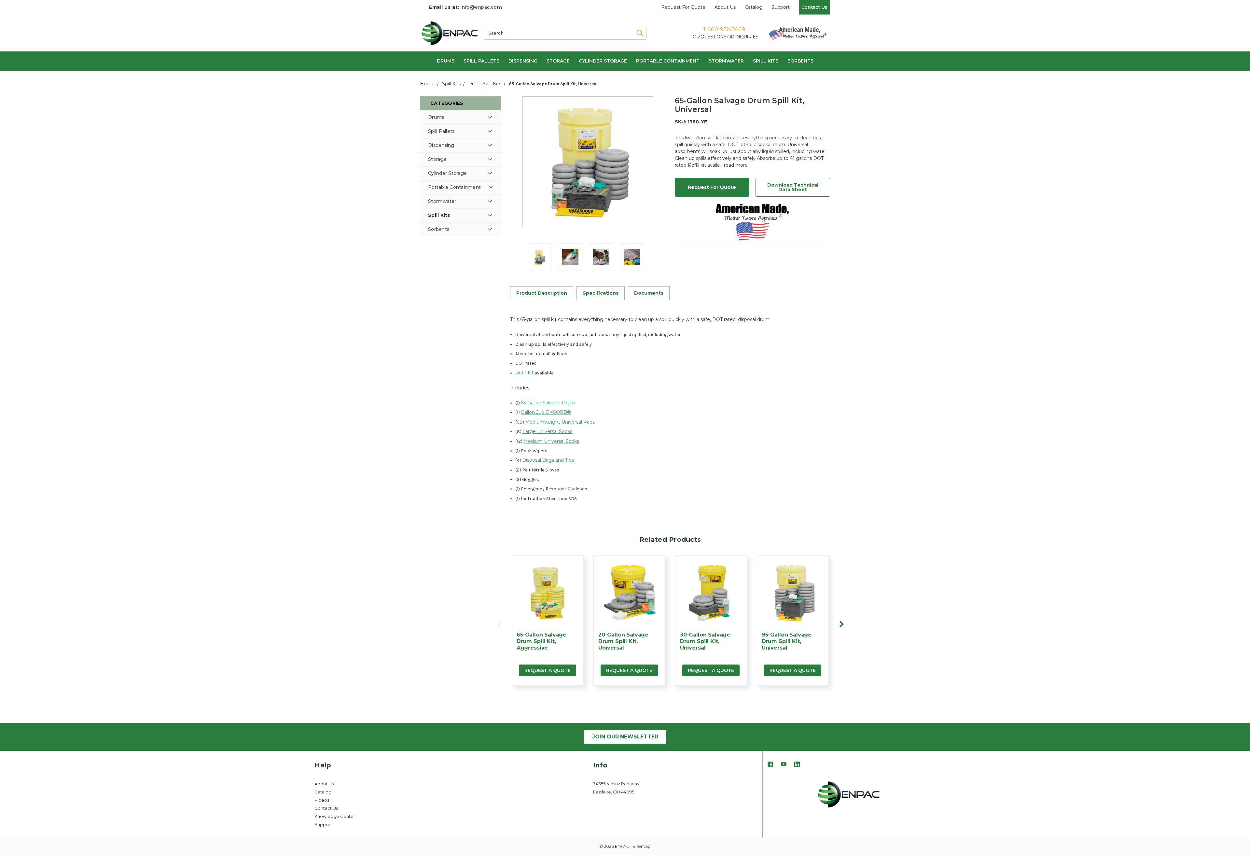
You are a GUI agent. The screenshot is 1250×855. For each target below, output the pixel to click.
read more (736, 165)
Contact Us (814, 7)
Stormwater (726, 61)
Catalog (753, 7)
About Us (725, 7)
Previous (499, 624)
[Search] (637, 33)
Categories (447, 103)
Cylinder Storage (603, 61)
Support (780, 7)
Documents (648, 293)
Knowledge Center (334, 816)
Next (841, 624)
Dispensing (522, 61)
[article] (548, 624)
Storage (558, 61)
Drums (445, 61)
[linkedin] (797, 765)
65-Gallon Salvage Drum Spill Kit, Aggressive (541, 641)
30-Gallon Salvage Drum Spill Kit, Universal (705, 641)
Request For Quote (712, 187)
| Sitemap (641, 846)
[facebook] (770, 765)
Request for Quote (683, 7)
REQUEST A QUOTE (547, 670)
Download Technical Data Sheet (792, 187)
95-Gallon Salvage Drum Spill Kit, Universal (787, 641)
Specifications (600, 293)
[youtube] (783, 765)
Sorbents (800, 61)
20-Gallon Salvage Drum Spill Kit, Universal (623, 641)
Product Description (541, 293)
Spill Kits (765, 61)
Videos (321, 800)
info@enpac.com (465, 7)
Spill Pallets (481, 61)
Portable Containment (668, 61)
